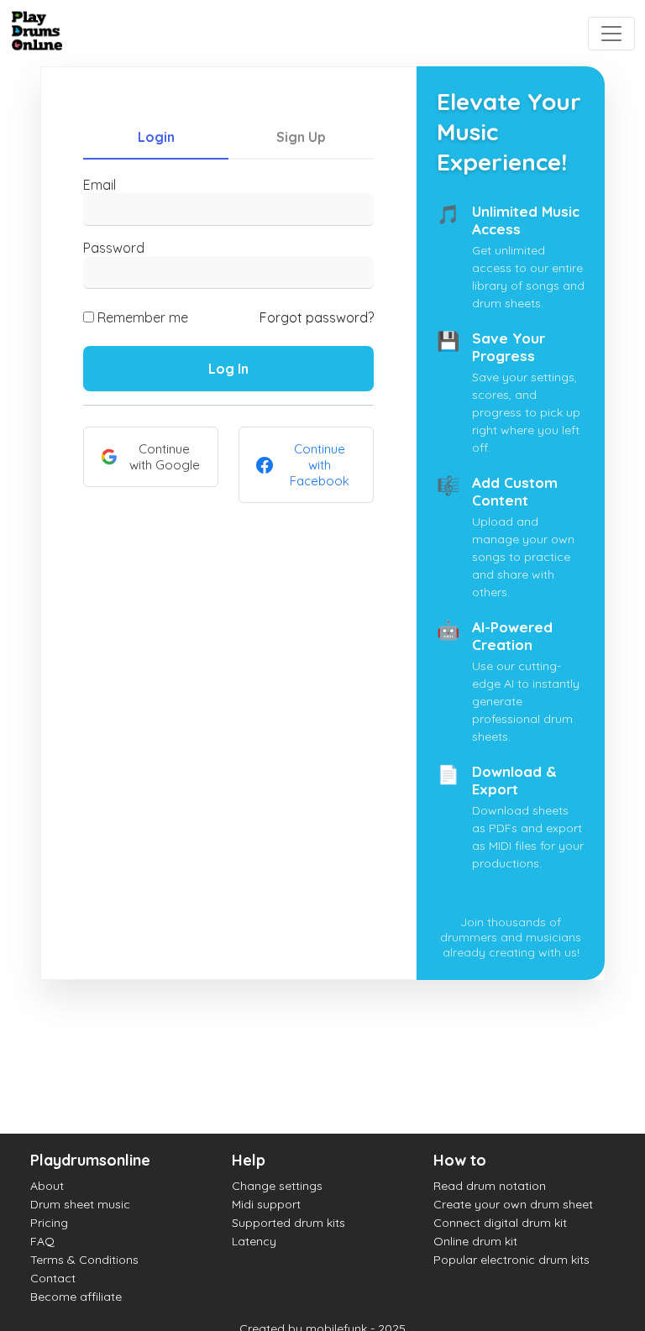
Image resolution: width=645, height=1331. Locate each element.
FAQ (42, 1241)
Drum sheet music (80, 1204)
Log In (228, 368)
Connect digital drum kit (500, 1222)
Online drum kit (475, 1241)
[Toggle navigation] (611, 33)
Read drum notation (489, 1185)
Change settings (277, 1185)
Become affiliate (76, 1296)
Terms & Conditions (84, 1259)
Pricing (49, 1222)
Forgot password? (317, 317)
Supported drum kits (288, 1222)
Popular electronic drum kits (511, 1259)
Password (113, 247)
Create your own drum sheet (513, 1204)
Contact (53, 1278)
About (47, 1185)
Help (248, 1160)
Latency (254, 1241)
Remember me (142, 317)
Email (99, 184)
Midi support (266, 1204)
